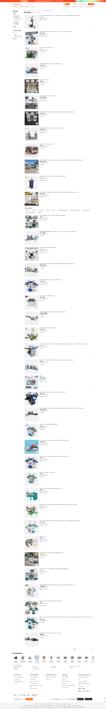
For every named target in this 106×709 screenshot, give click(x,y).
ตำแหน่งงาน (16, 683)
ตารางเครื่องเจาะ (35, 667)
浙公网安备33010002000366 (71, 707)
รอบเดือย (71, 667)
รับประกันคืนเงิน (32, 679)
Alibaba (25, 10)
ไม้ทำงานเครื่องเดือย (41, 210)
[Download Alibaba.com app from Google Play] (88, 699)
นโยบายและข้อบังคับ (33, 688)
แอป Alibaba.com (73, 699)
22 (87, 649)
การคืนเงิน (64, 683)
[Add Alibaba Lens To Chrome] (29, 699)
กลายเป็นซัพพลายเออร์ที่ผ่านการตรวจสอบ (84, 684)
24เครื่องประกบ (27, 210)
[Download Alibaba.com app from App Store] (80, 699)
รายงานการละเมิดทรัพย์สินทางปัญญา (68, 685)
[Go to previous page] (72, 649)
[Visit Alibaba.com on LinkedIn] (81, 691)
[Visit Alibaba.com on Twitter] (83, 691)
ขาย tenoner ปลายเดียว (18, 666)
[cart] (78, 4)
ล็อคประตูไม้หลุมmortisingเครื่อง (63, 210)
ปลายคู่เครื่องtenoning (36, 669)
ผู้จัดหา (43, 84)
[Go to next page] (90, 649)
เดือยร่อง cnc (54, 210)
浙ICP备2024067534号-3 (81, 707)
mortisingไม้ (39, 212)
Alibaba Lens (17, 699)
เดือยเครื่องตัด (16, 667)
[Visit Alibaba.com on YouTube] (87, 691)
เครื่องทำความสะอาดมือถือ (75, 666)
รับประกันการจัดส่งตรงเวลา (34, 681)
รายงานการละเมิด (65, 687)
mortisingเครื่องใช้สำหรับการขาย (75, 210)
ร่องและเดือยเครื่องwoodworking (30, 212)
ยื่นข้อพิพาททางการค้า (66, 681)
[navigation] (17, 330)
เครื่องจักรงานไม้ (40, 10)
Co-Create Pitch (16, 679)
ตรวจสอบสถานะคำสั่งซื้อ (82, 681)
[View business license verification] (62, 707)
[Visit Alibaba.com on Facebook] (79, 691)
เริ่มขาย (79, 679)
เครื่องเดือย (16, 669)
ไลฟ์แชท (63, 679)
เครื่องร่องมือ (53, 667)
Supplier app (57, 699)
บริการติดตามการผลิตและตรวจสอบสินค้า (36, 686)
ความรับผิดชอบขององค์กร (18, 681)
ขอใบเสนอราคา (49, 679)
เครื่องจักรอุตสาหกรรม (31, 10)
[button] (63, 4)
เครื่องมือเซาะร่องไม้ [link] (47, 10)
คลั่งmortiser (34, 666)
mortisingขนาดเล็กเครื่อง (86, 210)
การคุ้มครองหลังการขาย (34, 683)
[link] (104, 698)
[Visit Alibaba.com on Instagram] (85, 691)
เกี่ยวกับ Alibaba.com (17, 674)
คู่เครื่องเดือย (53, 666)
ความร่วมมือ (80, 686)
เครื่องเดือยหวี (48, 210)
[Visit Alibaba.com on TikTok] (90, 691)
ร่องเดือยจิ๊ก (33, 210)
